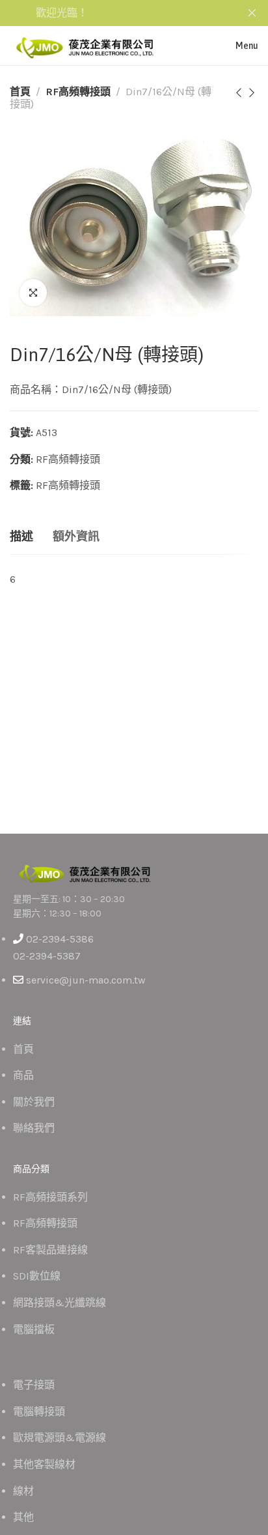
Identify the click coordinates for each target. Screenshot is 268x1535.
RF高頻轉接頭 (78, 91)
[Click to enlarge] (33, 292)
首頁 (20, 91)
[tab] (21, 537)
